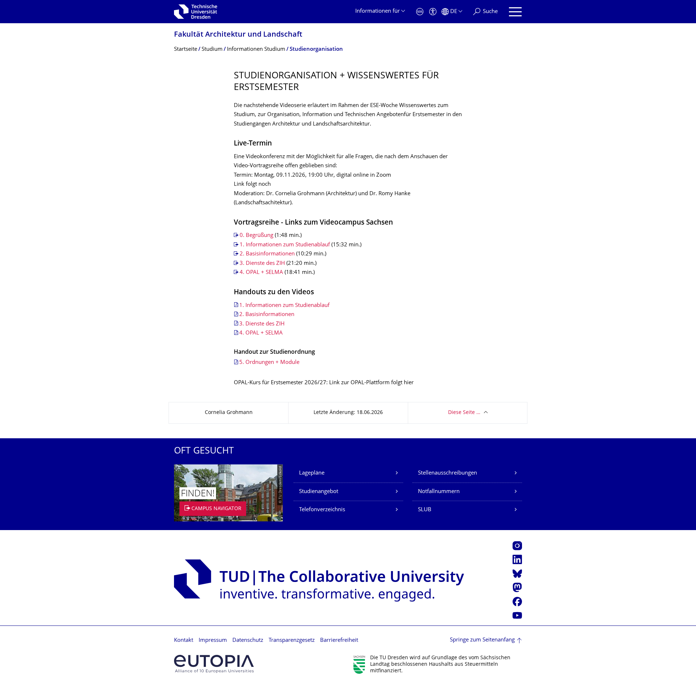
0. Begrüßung (257, 235)
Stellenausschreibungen (447, 473)
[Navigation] (515, 11)
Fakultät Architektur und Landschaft (238, 35)
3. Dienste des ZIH (262, 263)
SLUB (424, 510)
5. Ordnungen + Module (269, 362)
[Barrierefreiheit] (433, 11)
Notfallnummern (439, 492)
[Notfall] (420, 11)
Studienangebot (318, 492)
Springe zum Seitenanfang (482, 640)
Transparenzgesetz (292, 640)
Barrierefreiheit (339, 640)
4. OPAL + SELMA (261, 272)
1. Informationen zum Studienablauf (285, 245)
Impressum (213, 640)
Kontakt (183, 640)
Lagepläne (311, 473)
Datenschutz (247, 640)
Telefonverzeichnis (322, 510)
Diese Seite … (464, 412)
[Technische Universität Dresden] (195, 11)
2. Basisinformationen (268, 254)
